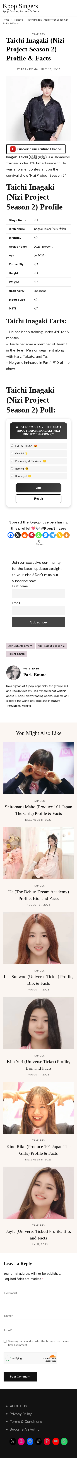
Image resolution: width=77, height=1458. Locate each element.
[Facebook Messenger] (45, 535)
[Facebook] (11, 535)
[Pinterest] (31, 535)
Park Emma (29, 69)
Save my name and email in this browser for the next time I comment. (39, 1342)
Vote (38, 487)
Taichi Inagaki (16, 653)
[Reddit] (24, 535)
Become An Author (25, 1429)
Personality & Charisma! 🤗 (30, 461)
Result (38, 498)
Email (16, 603)
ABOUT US (18, 1406)
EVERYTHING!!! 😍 (26, 445)
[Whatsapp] (38, 535)
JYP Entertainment (20, 645)
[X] (18, 535)
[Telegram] (52, 535)
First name (20, 586)
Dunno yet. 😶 (23, 476)
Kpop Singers (20, 6)
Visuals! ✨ (21, 453)
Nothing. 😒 (21, 468)
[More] (66, 535)
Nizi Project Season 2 (51, 645)
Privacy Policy (21, 1413)
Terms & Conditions (26, 1421)
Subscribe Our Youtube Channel (39, 149)
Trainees (38, 34)
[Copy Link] (59, 535)
